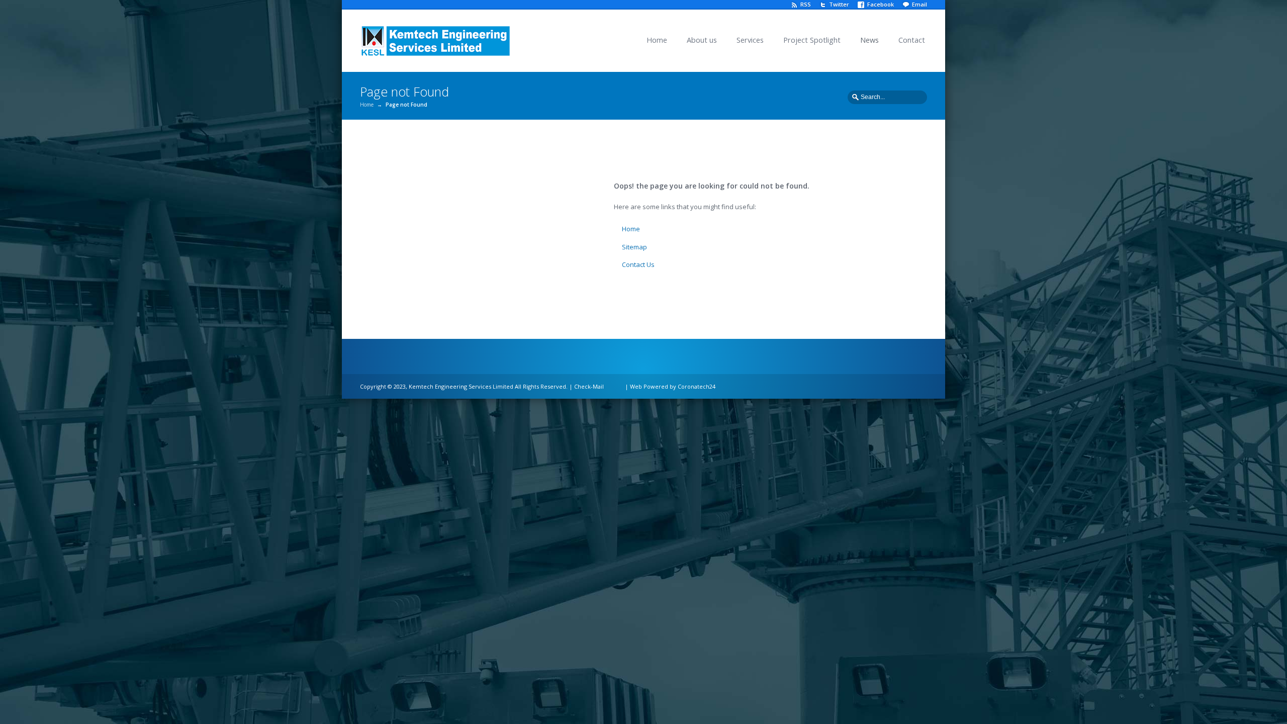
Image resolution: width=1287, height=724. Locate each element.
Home (657, 40)
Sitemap (634, 246)
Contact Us (638, 264)
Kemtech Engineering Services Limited (461, 386)
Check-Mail (589, 386)
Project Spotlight (812, 40)
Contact (911, 40)
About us (702, 40)
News (869, 40)
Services (750, 40)
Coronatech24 (696, 386)
